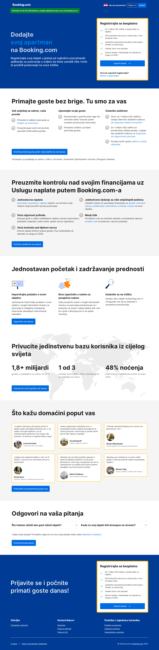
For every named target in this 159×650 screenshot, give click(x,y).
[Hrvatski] (105, 5)
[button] (45, 10)
